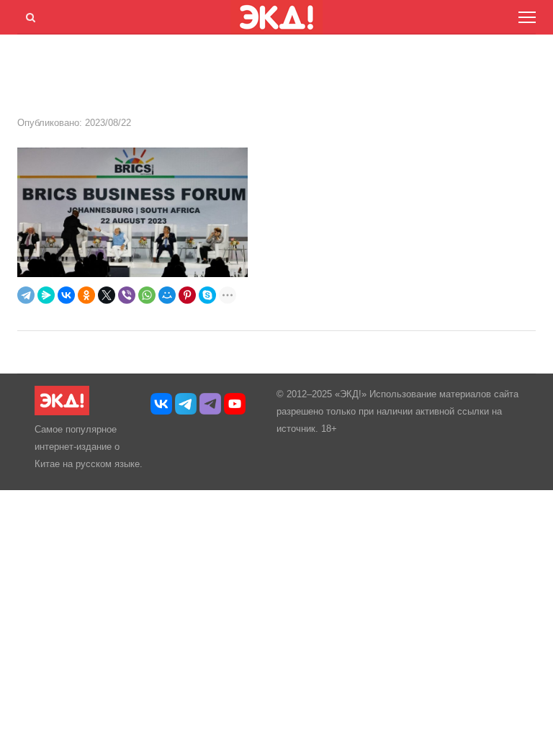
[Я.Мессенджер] (46, 295)
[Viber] (126, 295)
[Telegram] (26, 295)
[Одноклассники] (86, 295)
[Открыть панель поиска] (28, 15)
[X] (106, 295)
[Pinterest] (187, 295)
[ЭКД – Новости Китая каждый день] (62, 412)
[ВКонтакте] (66, 295)
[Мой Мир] (167, 295)
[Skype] (207, 295)
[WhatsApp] (147, 295)
